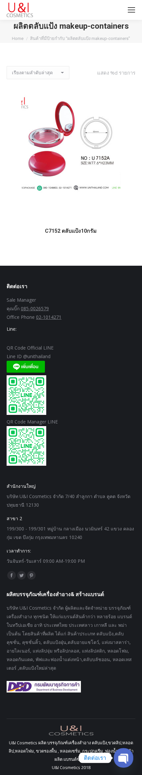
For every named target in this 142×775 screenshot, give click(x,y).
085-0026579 (35, 308)
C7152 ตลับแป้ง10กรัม (71, 231)
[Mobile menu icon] (131, 10)
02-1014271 (48, 317)
